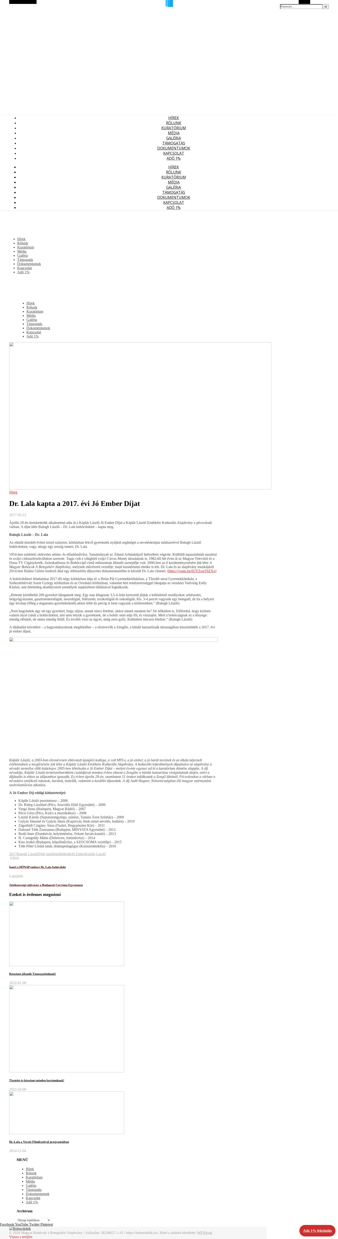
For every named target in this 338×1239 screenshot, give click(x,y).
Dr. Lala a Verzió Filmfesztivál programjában (39, 1142)
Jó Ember (78, 854)
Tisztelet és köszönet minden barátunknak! (36, 1080)
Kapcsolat (173, 153)
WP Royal (204, 1233)
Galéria (173, 138)
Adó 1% (173, 158)
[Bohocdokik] (20, 1228)
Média (174, 133)
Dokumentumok (173, 148)
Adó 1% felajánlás (317, 1231)
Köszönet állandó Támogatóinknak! (32, 974)
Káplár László (95, 854)
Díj (40, 854)
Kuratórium (173, 127)
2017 (13, 854)
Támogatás (173, 143)
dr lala (46, 854)
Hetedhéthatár (61, 854)
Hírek (173, 117)
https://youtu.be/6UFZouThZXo (191, 571)
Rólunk (173, 122)
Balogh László (27, 854)
